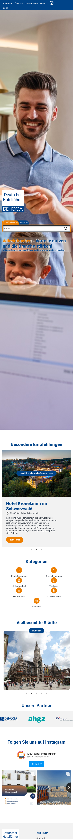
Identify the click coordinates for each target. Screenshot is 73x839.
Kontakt (43, 3)
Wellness (53, 586)
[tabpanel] (36, 498)
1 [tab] (31, 549)
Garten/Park (19, 596)
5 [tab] (46, 693)
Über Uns (19, 3)
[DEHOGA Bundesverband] (12, 719)
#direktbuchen (17, 241)
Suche (25, 222)
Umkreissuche (12, 222)
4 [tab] (41, 693)
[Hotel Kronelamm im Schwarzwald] (36, 496)
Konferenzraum (54, 596)
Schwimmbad (19, 586)
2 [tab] (36, 549)
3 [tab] (41, 549)
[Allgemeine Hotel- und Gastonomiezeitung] (36, 719)
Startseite (7, 3)
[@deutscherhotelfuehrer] (21, 755)
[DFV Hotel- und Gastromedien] (61, 719)
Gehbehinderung (54, 576)
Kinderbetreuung (19, 576)
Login (5, 8)
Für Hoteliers (31, 3)
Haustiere (36, 606)
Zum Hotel (15, 539)
